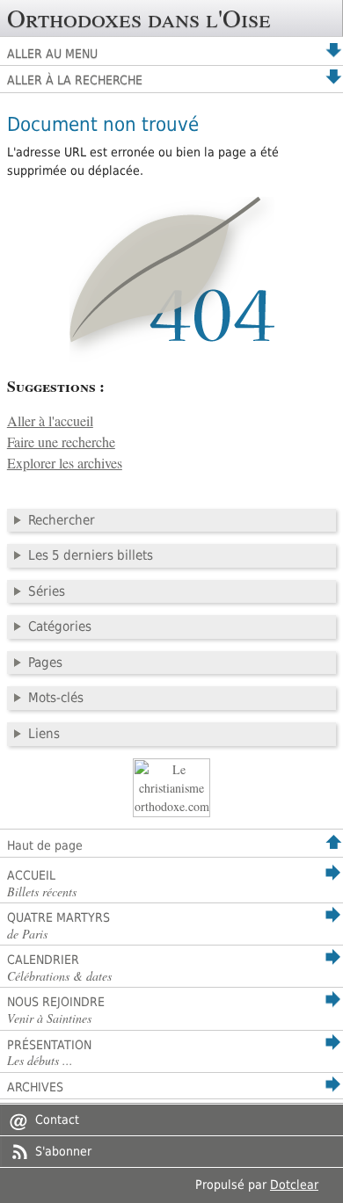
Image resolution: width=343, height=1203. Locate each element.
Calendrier (59, 968)
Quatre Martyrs (58, 926)
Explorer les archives (64, 463)
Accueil (42, 884)
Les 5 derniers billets (90, 555)
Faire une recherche (61, 442)
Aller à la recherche (74, 80)
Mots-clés (56, 698)
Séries (46, 591)
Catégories (59, 626)
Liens (44, 734)
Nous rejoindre (56, 1010)
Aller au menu (52, 54)
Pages (45, 662)
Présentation (49, 1053)
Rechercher (61, 520)
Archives (35, 1087)
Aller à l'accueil (50, 421)
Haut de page (45, 845)
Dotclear (294, 1185)
